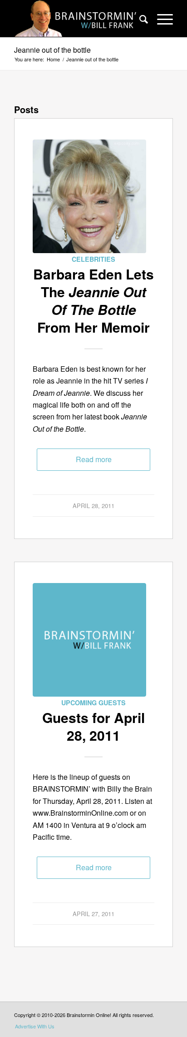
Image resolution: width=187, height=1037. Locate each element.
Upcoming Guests (93, 702)
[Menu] (160, 18)
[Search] (139, 18)
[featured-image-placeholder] (89, 640)
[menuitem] (139, 18)
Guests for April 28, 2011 (93, 726)
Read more (94, 459)
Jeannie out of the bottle (52, 50)
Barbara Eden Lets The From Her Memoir (93, 300)
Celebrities (93, 259)
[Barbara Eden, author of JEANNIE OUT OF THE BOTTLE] (89, 196)
